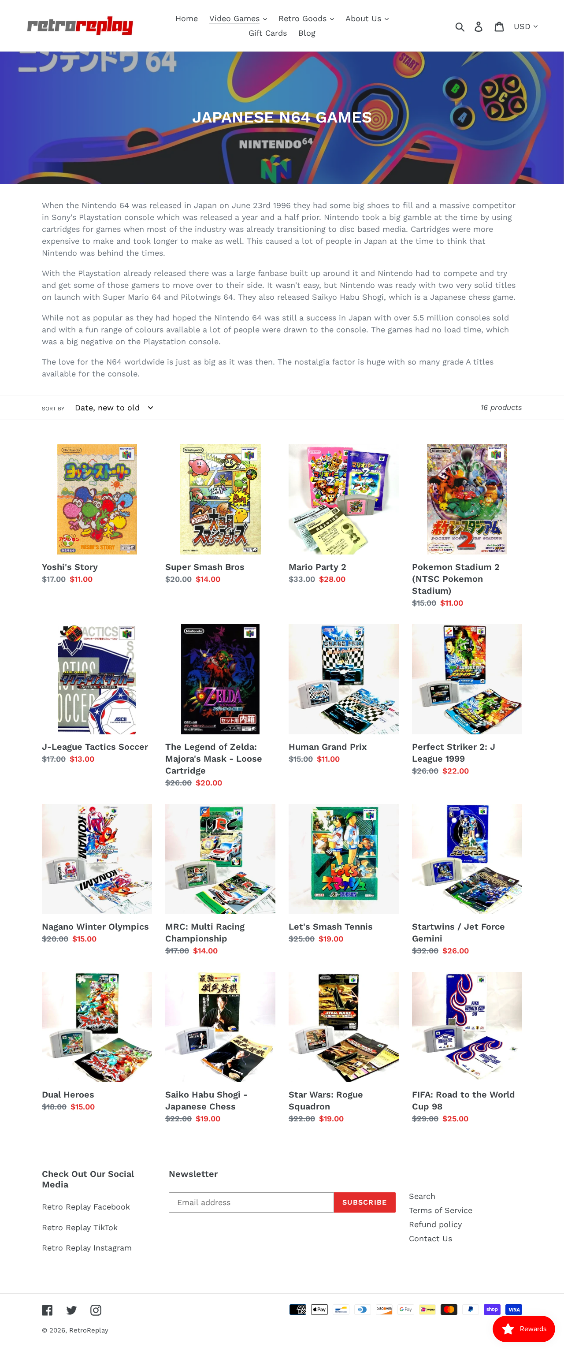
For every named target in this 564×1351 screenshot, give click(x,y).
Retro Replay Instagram (87, 1247)
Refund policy (435, 1224)
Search (422, 1196)
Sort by (53, 409)
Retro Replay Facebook (86, 1206)
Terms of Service (440, 1210)
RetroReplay (88, 1330)
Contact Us (430, 1238)
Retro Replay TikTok (80, 1227)
